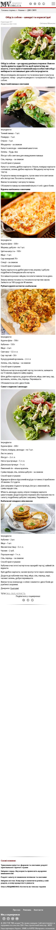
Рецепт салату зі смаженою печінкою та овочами (24, 877)
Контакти (38, 910)
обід (13, 594)
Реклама (27, 910)
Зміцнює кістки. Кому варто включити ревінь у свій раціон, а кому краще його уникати (25, 882)
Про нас (16, 910)
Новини (21, 10)
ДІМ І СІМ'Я (31, 10)
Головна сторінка (8, 10)
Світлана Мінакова (47, 23)
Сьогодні (14, 588)
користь (20, 594)
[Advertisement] (28, 732)
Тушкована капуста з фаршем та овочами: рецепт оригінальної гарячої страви (24, 866)
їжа (8, 594)
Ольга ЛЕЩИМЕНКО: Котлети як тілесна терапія (23, 887)
